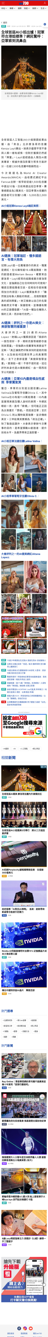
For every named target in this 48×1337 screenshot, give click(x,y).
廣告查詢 (10, 1333)
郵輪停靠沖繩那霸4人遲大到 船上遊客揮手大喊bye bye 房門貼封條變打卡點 (23, 1198)
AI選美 (6, 749)
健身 (36, 1031)
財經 (4, 876)
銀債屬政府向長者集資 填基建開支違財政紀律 (24, 1121)
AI (15, 749)
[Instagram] (25, 1328)
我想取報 (24, 1333)
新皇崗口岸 (8, 1026)
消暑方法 (26, 1031)
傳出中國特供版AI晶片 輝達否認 (18, 990)
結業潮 (33, 1020)
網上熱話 (36, 749)
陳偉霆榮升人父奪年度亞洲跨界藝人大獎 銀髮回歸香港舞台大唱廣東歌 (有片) (24, 1158)
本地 (4, 915)
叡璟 (15, 1031)
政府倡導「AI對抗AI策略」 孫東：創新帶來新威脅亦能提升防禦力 (23, 910)
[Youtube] (31, 1328)
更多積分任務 (37, 1312)
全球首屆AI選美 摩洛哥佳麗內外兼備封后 (22, 794)
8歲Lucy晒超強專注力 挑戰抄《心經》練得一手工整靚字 (24, 1240)
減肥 (5, 1037)
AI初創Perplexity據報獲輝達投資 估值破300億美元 (23, 871)
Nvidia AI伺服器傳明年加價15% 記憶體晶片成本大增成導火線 (24, 952)
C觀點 (6, 1031)
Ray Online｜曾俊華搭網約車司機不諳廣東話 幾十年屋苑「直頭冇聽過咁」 (24, 1083)
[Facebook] (19, 1328)
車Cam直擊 (22, 1020)
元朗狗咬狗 (8, 1020)
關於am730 (37, 1333)
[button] (3, 3)
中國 (3, 702)
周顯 (14, 1037)
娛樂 (4, 1164)
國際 (3, 26)
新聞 (4, 1124)
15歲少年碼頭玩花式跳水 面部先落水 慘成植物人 (26, 660)
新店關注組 (22, 1026)
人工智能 (24, 749)
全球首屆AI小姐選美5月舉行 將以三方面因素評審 (23, 832)
